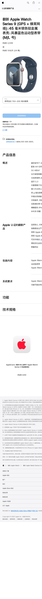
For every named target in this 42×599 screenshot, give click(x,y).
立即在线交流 (11, 142)
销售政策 (19, 519)
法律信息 (27, 519)
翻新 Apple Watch (13, 465)
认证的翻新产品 (8, 8)
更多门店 (35, 511)
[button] (28, 3)
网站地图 (34, 519)
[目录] (39, 3)
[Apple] (3, 465)
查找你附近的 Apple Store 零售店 (21, 511)
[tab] (18, 90)
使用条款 (12, 519)
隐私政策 (5, 519)
